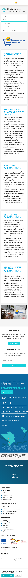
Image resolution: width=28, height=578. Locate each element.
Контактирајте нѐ (7, 497)
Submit (14, 365)
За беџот (6, 20)
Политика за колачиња (9, 495)
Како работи (7, 27)
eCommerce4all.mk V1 (8, 499)
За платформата (7, 490)
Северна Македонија (8, 529)
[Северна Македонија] (8, 1)
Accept (4, 575)
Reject (11, 575)
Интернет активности (12, 420)
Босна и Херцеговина (8, 522)
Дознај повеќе (14, 343)
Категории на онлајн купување (15, 416)
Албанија (5, 520)
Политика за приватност (9, 494)
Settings (18, 575)
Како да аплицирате (9, 30)
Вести (4, 492)
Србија (4, 531)
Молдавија (5, 525)
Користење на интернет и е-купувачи (16, 411)
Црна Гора (5, 527)
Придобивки (7, 23)
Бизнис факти (9, 403)
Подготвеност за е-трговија (14, 407)
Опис (4, 16)
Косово (4, 523)
